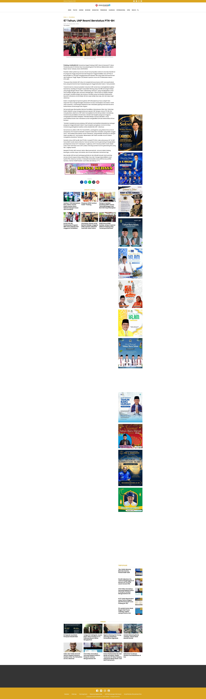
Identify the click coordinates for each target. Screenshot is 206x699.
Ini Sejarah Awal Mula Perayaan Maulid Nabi (71, 635)
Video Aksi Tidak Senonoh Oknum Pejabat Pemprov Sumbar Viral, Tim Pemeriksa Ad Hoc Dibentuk (73, 656)
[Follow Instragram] (105, 690)
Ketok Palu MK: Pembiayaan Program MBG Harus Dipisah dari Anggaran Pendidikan (71, 226)
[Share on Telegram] (93, 182)
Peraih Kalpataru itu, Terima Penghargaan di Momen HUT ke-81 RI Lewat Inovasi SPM (126, 581)
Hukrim (81, 10)
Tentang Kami (83, 694)
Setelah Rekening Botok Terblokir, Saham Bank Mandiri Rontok (131, 636)
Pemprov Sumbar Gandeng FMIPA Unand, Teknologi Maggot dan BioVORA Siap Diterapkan (107, 205)
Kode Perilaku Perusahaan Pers (133, 694)
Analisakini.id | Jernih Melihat (102, 696)
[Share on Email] (97, 182)
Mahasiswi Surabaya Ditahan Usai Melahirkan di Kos (132, 655)
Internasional (121, 10)
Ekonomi (87, 10)
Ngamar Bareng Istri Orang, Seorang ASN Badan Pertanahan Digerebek (112, 636)
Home (65, 17)
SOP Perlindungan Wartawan (113, 694)
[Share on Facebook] (81, 182)
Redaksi (66, 694)
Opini (128, 10)
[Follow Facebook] (134, 1)
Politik (75, 10)
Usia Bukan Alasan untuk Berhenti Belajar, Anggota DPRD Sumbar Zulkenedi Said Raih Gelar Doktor (89, 226)
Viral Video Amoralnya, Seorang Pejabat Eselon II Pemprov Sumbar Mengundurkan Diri (126, 591)
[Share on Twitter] (85, 182)
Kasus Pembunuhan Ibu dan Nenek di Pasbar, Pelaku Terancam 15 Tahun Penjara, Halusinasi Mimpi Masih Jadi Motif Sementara (113, 657)
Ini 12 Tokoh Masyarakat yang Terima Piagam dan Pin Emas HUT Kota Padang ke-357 (126, 601)
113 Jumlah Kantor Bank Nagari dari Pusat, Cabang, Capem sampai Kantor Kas (125, 610)
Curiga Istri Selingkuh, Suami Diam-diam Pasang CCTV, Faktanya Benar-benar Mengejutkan (93, 637)
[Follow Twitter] (136, 1)
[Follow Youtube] (141, 1)
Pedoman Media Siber (96, 694)
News (69, 10)
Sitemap (74, 694)
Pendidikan (103, 10)
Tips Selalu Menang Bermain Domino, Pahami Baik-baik (124, 570)
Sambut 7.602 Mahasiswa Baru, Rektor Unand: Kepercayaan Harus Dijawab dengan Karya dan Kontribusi (72, 206)
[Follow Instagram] (139, 1)
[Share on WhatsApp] (89, 182)
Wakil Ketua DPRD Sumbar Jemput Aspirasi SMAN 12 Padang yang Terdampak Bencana (107, 226)
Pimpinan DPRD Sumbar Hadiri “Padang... (89, 204)
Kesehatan (95, 10)
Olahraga (112, 10)
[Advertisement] (130, 40)
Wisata (134, 10)
